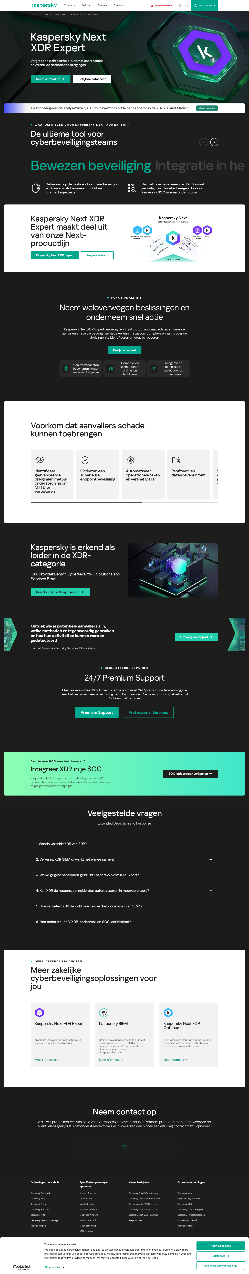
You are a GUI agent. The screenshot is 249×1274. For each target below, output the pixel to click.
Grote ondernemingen (191, 1182)
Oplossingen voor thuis (45, 1182)
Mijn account (206, 5)
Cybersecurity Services (189, 1198)
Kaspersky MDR (185, 1204)
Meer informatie (45, 1059)
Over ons (118, 5)
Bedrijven (86, 5)
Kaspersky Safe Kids (40, 1209)
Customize (218, 1255)
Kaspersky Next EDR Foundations (144, 1198)
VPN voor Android (88, 1220)
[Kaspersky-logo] (44, 5)
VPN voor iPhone (88, 1225)
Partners (102, 5)
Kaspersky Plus (38, 1198)
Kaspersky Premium (40, 1204)
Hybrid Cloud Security (188, 1220)
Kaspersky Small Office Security (143, 1193)
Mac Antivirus (86, 1198)
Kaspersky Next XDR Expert (190, 1209)
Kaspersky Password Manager (45, 1220)
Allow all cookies (221, 1245)
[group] (124, 188)
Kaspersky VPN (38, 1215)
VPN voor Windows (89, 1215)
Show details (52, 1267)
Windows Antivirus (88, 1209)
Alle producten (135, 1220)
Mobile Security (87, 1204)
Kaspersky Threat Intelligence (191, 1215)
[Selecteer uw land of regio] (180, 5)
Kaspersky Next (185, 1193)
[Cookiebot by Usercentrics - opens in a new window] (22, 1267)
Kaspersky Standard (40, 1193)
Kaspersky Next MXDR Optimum (143, 1215)
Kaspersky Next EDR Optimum (143, 1204)
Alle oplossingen (38, 1225)
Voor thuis (69, 5)
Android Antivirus (88, 1193)
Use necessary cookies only (220, 1265)
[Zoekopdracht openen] (187, 5)
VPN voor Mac (87, 1231)
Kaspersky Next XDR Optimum (143, 1209)
